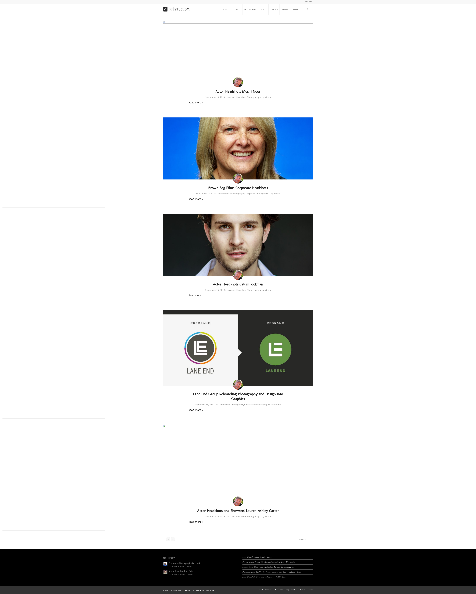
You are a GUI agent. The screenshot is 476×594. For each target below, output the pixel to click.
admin (268, 97)
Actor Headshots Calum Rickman (238, 284)
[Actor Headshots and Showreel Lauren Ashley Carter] (238, 463)
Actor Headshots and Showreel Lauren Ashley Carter (238, 510)
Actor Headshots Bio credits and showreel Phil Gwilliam (264, 577)
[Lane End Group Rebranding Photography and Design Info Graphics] (238, 348)
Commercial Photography (232, 193)
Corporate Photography (257, 193)
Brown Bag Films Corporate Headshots (238, 188)
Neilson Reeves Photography (181, 590)
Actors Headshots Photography (244, 97)
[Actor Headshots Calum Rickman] (238, 245)
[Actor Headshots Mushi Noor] (238, 52)
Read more (194, 102)
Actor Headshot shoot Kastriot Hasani (257, 557)
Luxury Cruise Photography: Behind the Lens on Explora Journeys (268, 567)
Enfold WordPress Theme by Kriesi (204, 590)
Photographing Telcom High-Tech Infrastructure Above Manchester (268, 562)
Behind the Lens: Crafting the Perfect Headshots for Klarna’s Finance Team (271, 572)
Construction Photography (257, 404)
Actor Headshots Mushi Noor (238, 91)
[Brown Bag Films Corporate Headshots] (238, 148)
